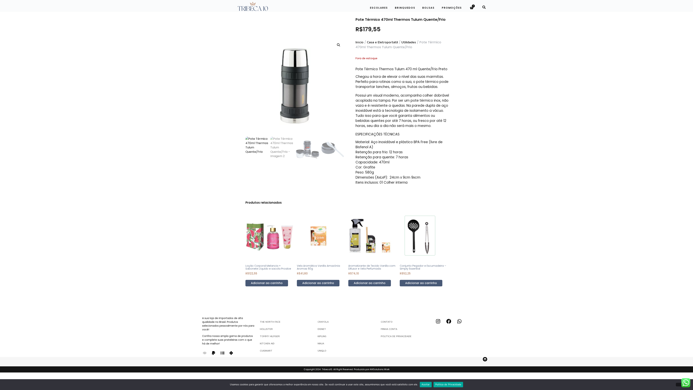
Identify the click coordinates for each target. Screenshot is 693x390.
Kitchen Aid (267, 343)
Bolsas (428, 8)
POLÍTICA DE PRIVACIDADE (396, 336)
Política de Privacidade (448, 384)
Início (359, 42)
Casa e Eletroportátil (382, 42)
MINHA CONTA (389, 328)
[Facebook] (449, 321)
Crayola (323, 321)
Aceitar (426, 384)
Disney (322, 328)
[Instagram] (438, 321)
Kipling (322, 336)
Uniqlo (322, 350)
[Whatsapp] (459, 321)
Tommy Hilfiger (270, 336)
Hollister (266, 328)
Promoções (452, 8)
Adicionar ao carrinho (267, 283)
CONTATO (387, 321)
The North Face (270, 321)
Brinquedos (405, 8)
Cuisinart (266, 350)
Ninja (321, 343)
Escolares (379, 8)
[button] (484, 7)
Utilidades (408, 42)
